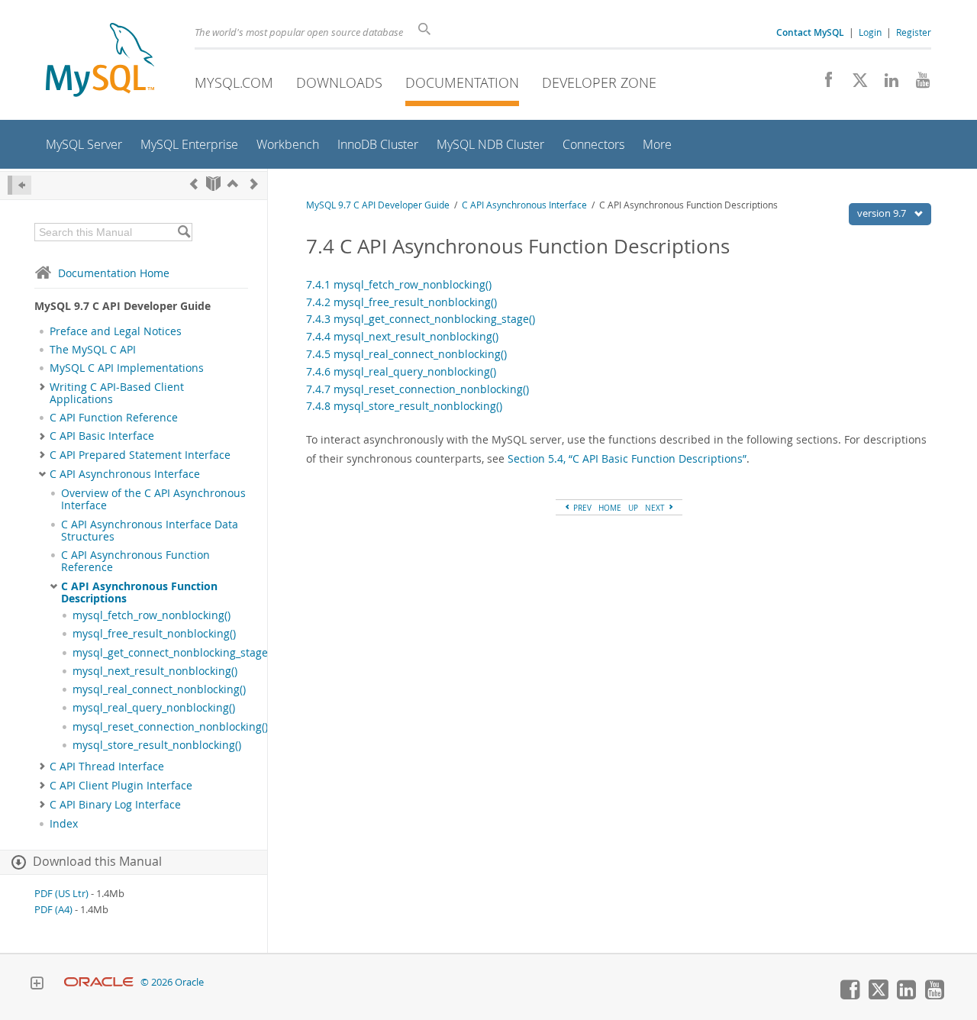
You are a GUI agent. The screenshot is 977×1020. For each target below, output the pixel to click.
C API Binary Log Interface (115, 805)
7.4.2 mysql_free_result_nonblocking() (401, 302)
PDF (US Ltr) (61, 893)
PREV (581, 507)
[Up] (233, 184)
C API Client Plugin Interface (121, 785)
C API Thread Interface (107, 766)
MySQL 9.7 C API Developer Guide (378, 205)
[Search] (184, 232)
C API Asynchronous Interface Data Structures (149, 531)
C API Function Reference (114, 417)
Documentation (462, 82)
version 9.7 (882, 213)
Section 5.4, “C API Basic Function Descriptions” (627, 458)
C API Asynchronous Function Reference (135, 561)
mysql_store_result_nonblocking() (157, 745)
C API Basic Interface (102, 436)
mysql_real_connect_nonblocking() (159, 689)
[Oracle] (99, 982)
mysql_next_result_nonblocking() (155, 671)
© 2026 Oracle (172, 982)
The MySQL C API (93, 350)
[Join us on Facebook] (823, 84)
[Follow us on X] (854, 84)
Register (913, 32)
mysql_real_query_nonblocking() (154, 708)
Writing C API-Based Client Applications (117, 393)
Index (64, 824)
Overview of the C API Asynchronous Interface (153, 499)
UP (633, 507)
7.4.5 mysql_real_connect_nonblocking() (406, 354)
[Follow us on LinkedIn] (886, 84)
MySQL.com (234, 82)
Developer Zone (599, 82)
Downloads (339, 82)
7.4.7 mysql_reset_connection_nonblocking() (417, 389)
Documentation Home (113, 273)
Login (870, 32)
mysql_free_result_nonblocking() (154, 634)
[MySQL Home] (100, 61)
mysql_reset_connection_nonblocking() (170, 727)
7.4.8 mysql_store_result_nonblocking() (404, 406)
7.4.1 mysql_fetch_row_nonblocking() (399, 284)
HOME (609, 507)
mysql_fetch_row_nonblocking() (152, 615)
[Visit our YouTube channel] (917, 84)
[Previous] (194, 184)
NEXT (656, 507)
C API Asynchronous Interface (125, 474)
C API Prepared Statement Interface (140, 455)
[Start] (213, 184)
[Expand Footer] (37, 985)
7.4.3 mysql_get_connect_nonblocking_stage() (420, 318)
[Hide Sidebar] (19, 185)
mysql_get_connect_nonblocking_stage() (173, 653)
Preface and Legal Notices (116, 331)
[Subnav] (42, 387)
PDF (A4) (53, 909)
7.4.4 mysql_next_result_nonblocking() (402, 336)
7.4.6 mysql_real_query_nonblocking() (401, 371)
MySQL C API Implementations (127, 368)
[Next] (254, 184)
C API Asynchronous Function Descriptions (139, 592)
